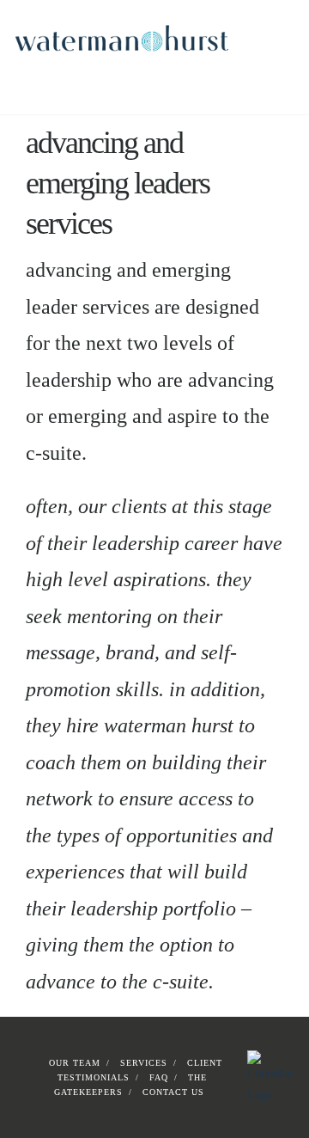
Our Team (74, 1063)
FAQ (158, 1077)
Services (143, 1063)
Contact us (173, 1092)
